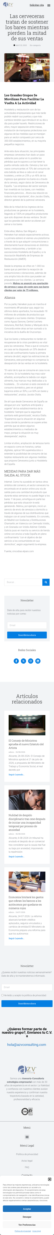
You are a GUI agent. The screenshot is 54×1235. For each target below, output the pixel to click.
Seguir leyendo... (16, 774)
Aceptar (27, 1208)
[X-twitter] (23, 661)
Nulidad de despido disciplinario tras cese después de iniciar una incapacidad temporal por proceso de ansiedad (27, 822)
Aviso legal (36, 1231)
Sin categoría (35, 45)
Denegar (27, 1216)
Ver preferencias (27, 1224)
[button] (49, 1179)
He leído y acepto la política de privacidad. (25, 995)
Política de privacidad (23, 1231)
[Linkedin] (37, 661)
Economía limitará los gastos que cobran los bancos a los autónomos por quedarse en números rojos (26, 902)
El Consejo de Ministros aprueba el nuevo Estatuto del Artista (26, 744)
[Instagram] (30, 661)
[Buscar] (46, 582)
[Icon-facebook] (16, 661)
